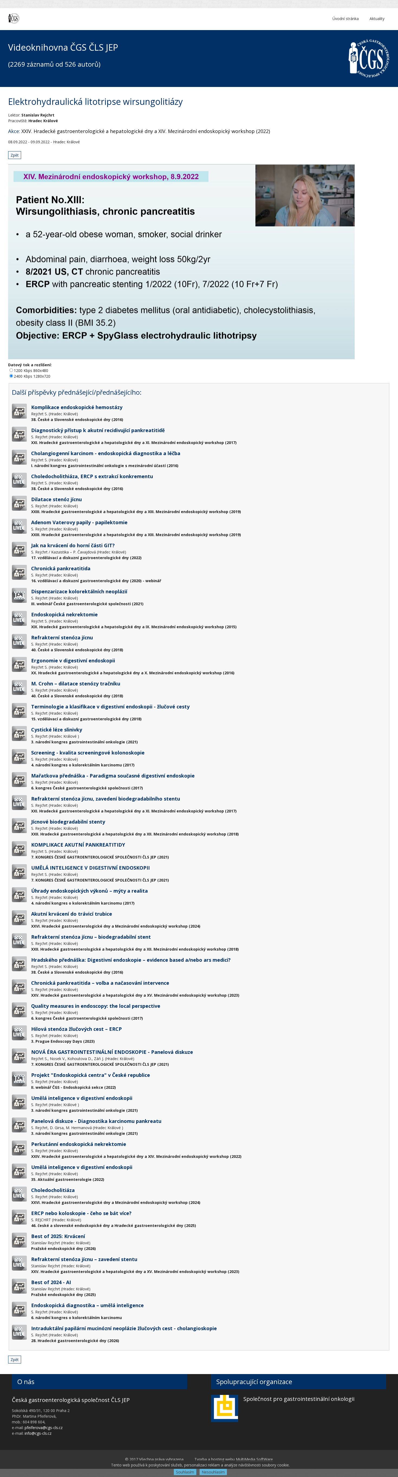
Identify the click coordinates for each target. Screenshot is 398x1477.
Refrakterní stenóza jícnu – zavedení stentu (84, 1259)
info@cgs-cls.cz (38, 1433)
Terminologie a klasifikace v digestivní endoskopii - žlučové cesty (110, 706)
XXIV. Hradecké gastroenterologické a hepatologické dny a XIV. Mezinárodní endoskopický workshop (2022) (145, 131)
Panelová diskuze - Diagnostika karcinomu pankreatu (96, 1121)
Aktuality (377, 18)
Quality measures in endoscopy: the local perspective (95, 1006)
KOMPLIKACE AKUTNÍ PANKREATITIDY (78, 844)
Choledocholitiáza (53, 1190)
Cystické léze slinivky (56, 729)
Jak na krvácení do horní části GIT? (73, 545)
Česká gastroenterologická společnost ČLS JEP (71, 1400)
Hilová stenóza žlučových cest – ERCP (76, 1029)
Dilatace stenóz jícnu (56, 499)
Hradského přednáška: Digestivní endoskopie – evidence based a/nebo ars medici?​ (131, 960)
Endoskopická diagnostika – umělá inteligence (87, 1305)
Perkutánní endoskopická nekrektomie (78, 1144)
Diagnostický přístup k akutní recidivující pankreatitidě (98, 430)
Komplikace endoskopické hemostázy (76, 407)
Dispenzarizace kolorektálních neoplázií (79, 591)
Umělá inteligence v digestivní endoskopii (81, 1098)
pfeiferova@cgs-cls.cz (44, 1427)
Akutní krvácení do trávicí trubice (71, 914)
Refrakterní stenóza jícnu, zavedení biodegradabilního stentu (105, 798)
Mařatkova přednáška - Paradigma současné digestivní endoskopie (113, 775)
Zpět (15, 155)
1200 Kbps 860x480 (31, 370)
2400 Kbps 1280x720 (32, 376)
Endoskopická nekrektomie (64, 614)
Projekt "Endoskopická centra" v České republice (90, 1075)
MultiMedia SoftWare (254, 1459)
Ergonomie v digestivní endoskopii (73, 660)
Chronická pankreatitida (60, 568)
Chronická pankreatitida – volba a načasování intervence (100, 983)
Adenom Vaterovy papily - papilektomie (79, 522)
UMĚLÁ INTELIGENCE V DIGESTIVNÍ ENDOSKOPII (90, 867)
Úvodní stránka (345, 18)
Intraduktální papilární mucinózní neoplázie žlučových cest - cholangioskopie (124, 1328)
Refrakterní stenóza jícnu (62, 637)
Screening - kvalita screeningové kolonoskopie (88, 752)
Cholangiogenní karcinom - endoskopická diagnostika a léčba (105, 453)
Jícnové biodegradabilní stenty (68, 821)
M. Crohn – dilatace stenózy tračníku (75, 683)
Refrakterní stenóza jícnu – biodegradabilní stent (91, 937)
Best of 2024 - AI (51, 1282)
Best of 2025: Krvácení (58, 1236)
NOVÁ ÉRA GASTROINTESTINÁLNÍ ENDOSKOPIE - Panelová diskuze (112, 1052)
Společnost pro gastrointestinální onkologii (298, 1398)
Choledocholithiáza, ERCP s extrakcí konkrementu (92, 476)
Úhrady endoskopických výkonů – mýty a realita (89, 891)
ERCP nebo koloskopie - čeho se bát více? (81, 1213)
